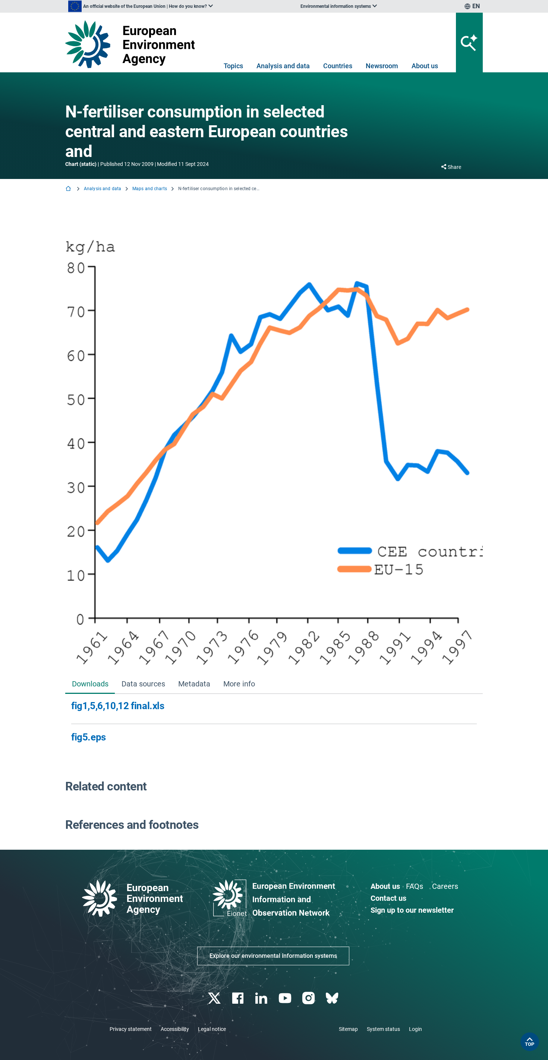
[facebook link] (238, 998)
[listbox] (140, 6)
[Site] (133, 44)
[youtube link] (285, 998)
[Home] (69, 189)
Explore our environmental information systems (273, 955)
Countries (337, 66)
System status (383, 1029)
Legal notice (212, 1029)
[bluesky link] (332, 998)
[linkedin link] (262, 998)
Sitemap (348, 1029)
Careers (445, 886)
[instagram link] (309, 998)
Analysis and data (283, 66)
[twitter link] (214, 998)
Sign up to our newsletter (412, 910)
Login (415, 1029)
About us (425, 66)
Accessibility (175, 1029)
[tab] (90, 684)
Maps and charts (149, 188)
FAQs (414, 886)
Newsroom (382, 66)
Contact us (388, 898)
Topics (233, 66)
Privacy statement (131, 1029)
